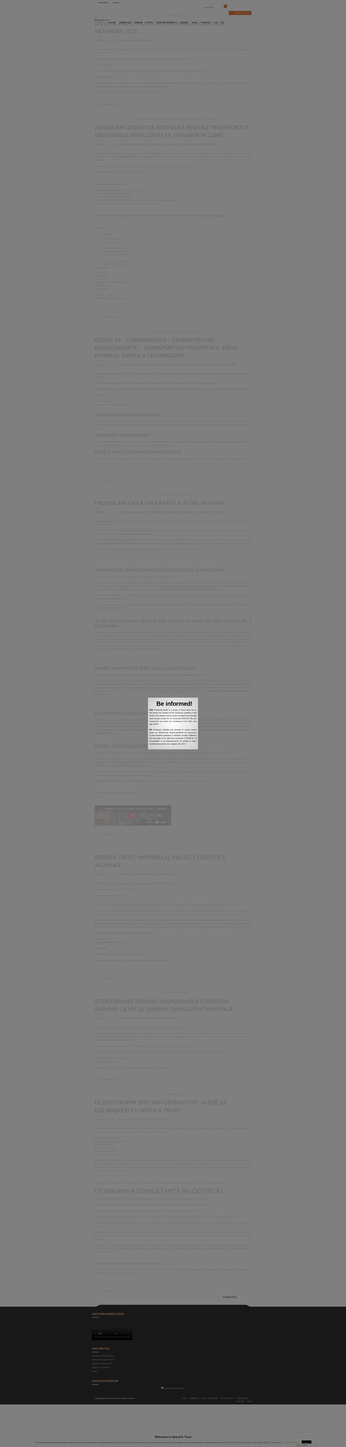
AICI (183, 744)
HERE (155, 724)
